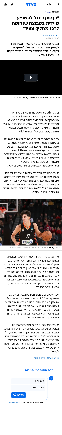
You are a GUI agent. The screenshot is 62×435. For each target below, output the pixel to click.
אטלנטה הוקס (40, 358)
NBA (49, 358)
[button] (49, 4)
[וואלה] (31, 4)
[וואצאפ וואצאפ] (11, 4)
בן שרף (55, 358)
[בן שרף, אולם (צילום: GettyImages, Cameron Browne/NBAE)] (31, 225)
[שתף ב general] (5, 4)
